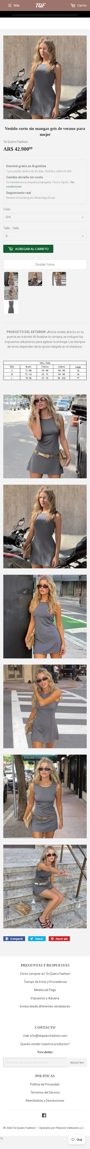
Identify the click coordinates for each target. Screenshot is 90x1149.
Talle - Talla (11, 228)
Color (6, 209)
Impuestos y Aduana (45, 998)
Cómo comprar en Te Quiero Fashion (45, 973)
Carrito (82, 5)
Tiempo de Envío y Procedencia (45, 982)
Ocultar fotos (45, 264)
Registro (77, 1062)
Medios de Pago (45, 990)
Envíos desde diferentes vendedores (45, 1006)
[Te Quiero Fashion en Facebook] (44, 1116)
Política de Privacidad (45, 1084)
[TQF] (41, 5)
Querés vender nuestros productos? (45, 1044)
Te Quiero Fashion (24, 1127)
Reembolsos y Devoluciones (45, 1100)
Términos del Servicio (45, 1092)
